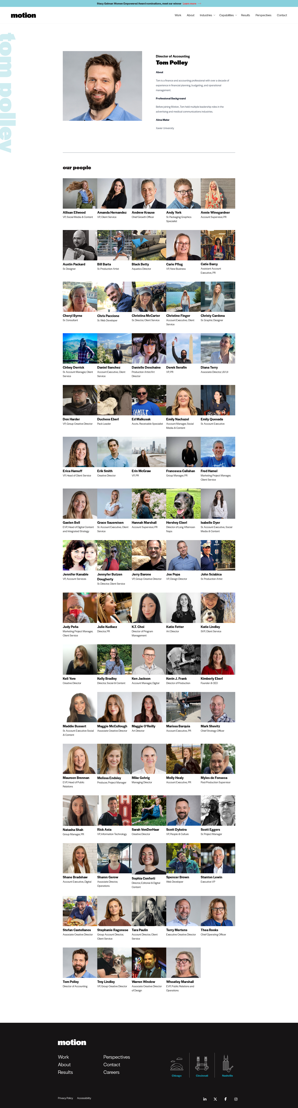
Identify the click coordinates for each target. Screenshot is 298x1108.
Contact (282, 15)
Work (178, 15)
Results (245, 15)
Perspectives (263, 15)
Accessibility (84, 1098)
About (190, 15)
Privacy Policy (65, 1098)
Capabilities (226, 15)
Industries (206, 15)
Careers (111, 1071)
